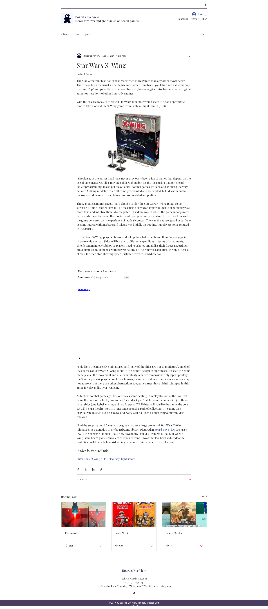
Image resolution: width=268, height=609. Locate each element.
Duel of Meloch (175, 533)
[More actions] (189, 55)
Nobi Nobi (121, 533)
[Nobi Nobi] (134, 514)
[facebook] (205, 4)
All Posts (65, 34)
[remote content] (134, 310)
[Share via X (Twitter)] (85, 469)
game (87, 34)
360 (77, 34)
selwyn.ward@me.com (134, 578)
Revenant (71, 533)
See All (203, 496)
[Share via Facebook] (78, 469)
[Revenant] (83, 514)
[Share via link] (100, 469)
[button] (202, 34)
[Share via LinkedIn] (93, 469)
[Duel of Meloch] (184, 514)
